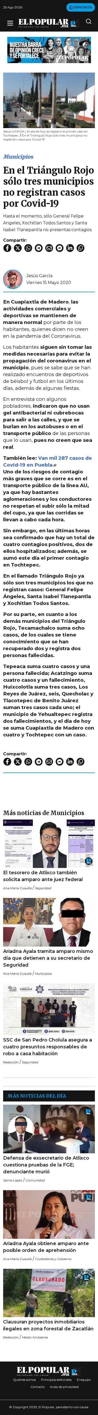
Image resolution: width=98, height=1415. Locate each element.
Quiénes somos (24, 1380)
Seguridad (43, 888)
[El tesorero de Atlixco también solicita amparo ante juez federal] (49, 844)
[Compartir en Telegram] (38, 248)
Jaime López (12, 1180)
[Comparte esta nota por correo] (49, 248)
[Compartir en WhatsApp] (28, 248)
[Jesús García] (12, 278)
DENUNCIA (82, 7)
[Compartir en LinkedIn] (70, 248)
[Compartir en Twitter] (18, 248)
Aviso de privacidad (64, 1387)
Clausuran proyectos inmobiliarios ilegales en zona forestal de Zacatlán (48, 1325)
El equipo (84, 1380)
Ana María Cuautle (17, 888)
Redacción (11, 1062)
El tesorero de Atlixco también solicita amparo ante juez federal (43, 876)
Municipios (18, 156)
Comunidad (35, 1180)
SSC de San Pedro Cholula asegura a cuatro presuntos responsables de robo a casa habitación (47, 1047)
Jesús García (39, 275)
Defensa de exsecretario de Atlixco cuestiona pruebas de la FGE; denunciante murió (46, 1165)
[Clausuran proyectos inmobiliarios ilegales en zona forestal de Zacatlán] (49, 1293)
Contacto (38, 1387)
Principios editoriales (56, 1380)
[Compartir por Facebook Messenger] (59, 248)
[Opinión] (49, 49)
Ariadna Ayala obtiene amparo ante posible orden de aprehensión (46, 1247)
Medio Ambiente (35, 1337)
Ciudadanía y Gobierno (53, 1259)
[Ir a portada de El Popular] (49, 23)
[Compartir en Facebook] (7, 248)
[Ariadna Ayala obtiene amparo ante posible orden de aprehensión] (49, 1214)
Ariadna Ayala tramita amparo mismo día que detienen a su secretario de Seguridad (48, 958)
